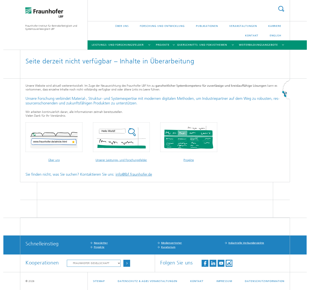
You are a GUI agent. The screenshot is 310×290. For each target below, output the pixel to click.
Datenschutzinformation (264, 281)
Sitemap (99, 281)
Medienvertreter (171, 242)
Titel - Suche (281, 8)
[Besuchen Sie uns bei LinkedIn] (213, 263)
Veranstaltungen (243, 26)
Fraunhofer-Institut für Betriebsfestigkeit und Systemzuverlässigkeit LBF (51, 27)
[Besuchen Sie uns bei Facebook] (205, 263)
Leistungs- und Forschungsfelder (118, 44)
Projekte (162, 44)
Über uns (122, 26)
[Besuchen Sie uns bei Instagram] (229, 263)
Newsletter (101, 242)
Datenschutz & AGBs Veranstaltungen (148, 281)
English (275, 35)
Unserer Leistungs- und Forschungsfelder (121, 160)
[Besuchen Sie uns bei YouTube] (221, 263)
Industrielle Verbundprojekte (246, 242)
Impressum (224, 281)
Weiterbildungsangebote (258, 44)
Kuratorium (168, 247)
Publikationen (207, 26)
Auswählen (126, 263)
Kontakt (251, 35)
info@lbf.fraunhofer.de (134, 174)
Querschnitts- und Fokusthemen (202, 44)
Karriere (274, 26)
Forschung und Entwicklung (162, 26)
